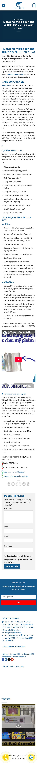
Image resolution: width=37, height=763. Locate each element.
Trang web (8, 546)
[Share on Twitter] (16, 484)
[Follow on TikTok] (9, 659)
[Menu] (3, 5)
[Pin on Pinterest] (24, 484)
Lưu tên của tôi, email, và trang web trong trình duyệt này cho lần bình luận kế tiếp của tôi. (18, 559)
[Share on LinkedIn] (27, 484)
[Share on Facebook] (13, 484)
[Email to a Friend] (20, 484)
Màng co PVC (6, 85)
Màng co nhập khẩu (15, 74)
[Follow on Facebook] (3, 659)
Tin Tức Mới (18, 19)
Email (6, 536)
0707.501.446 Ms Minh (20, 625)
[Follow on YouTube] (12, 659)
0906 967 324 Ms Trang (20, 638)
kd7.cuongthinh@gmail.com (11, 635)
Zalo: (24, 635)
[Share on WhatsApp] (9, 484)
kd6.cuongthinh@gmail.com (11, 633)
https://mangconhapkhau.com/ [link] (14, 472)
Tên (6, 527)
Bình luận (8, 508)
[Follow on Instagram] (6, 659)
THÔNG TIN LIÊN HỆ (10, 618)
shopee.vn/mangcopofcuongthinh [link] (16, 476)
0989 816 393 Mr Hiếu (23, 627)
